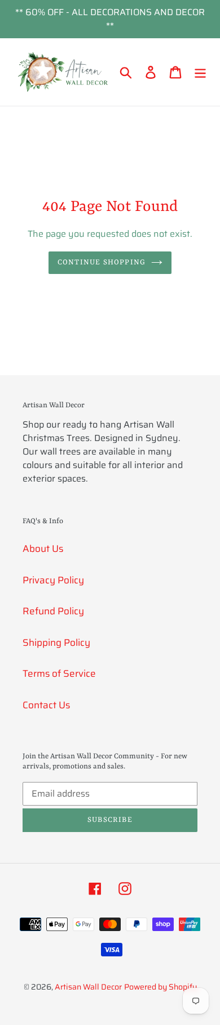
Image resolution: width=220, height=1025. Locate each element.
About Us (43, 548)
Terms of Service (59, 673)
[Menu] (200, 72)
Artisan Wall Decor (88, 987)
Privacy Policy (53, 580)
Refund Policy (53, 611)
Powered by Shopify (160, 987)
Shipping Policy (56, 642)
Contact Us (46, 705)
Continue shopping (102, 262)
